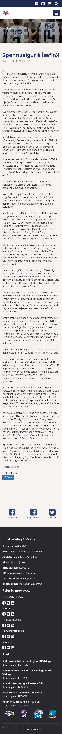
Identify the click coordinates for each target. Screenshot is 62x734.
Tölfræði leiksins (10, 466)
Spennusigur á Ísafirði (30, 55)
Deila (9, 477)
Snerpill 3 (36, 729)
